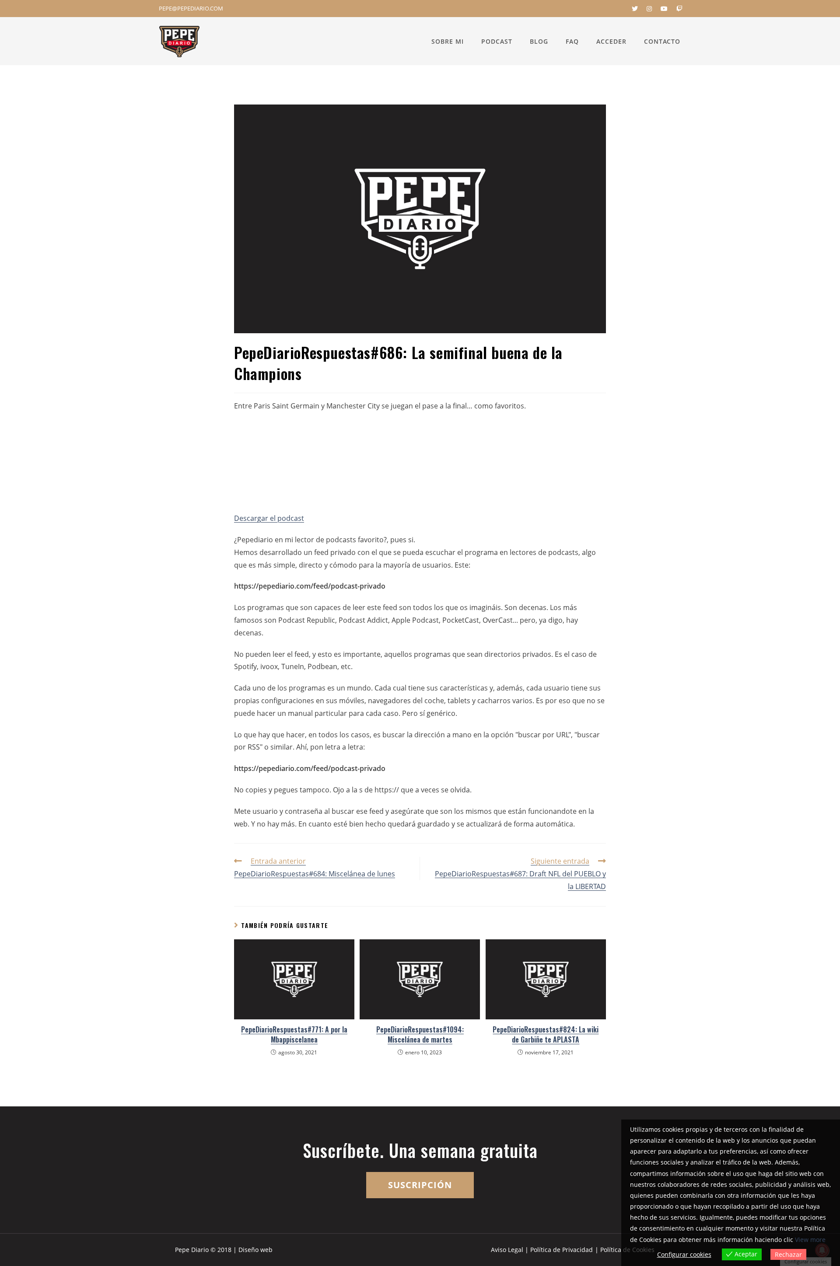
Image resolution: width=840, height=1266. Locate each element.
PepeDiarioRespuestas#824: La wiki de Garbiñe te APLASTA (545, 1034)
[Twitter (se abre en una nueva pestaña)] (634, 8)
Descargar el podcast (269, 518)
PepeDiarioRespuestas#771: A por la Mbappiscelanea (294, 1034)
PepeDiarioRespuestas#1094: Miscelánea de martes (420, 1034)
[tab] (420, 540)
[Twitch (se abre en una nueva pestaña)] (677, 8)
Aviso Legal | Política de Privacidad (542, 1249)
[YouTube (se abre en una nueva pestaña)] (664, 8)
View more (810, 1239)
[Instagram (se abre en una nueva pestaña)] (649, 8)
